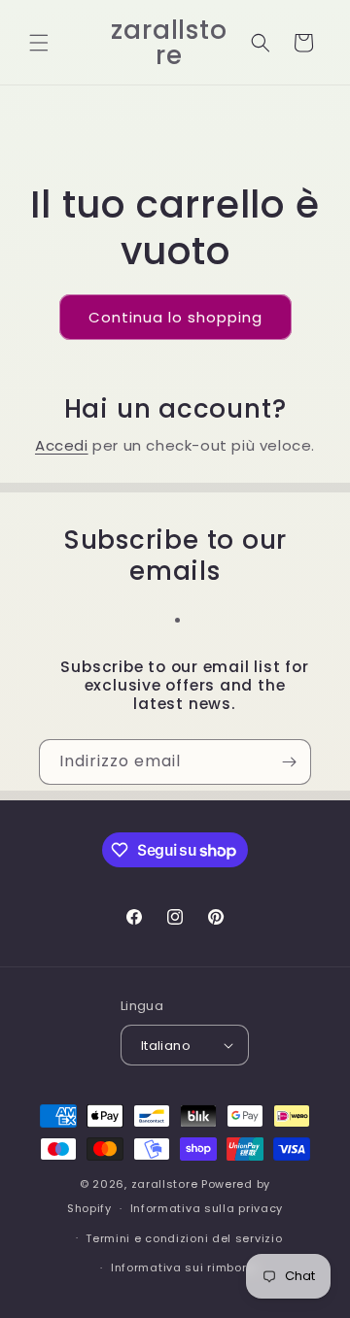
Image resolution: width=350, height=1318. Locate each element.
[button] (39, 42)
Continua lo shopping (175, 317)
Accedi (61, 445)
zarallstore (164, 1184)
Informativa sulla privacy (207, 1208)
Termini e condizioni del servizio (184, 1238)
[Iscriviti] (288, 762)
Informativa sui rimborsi (184, 1267)
